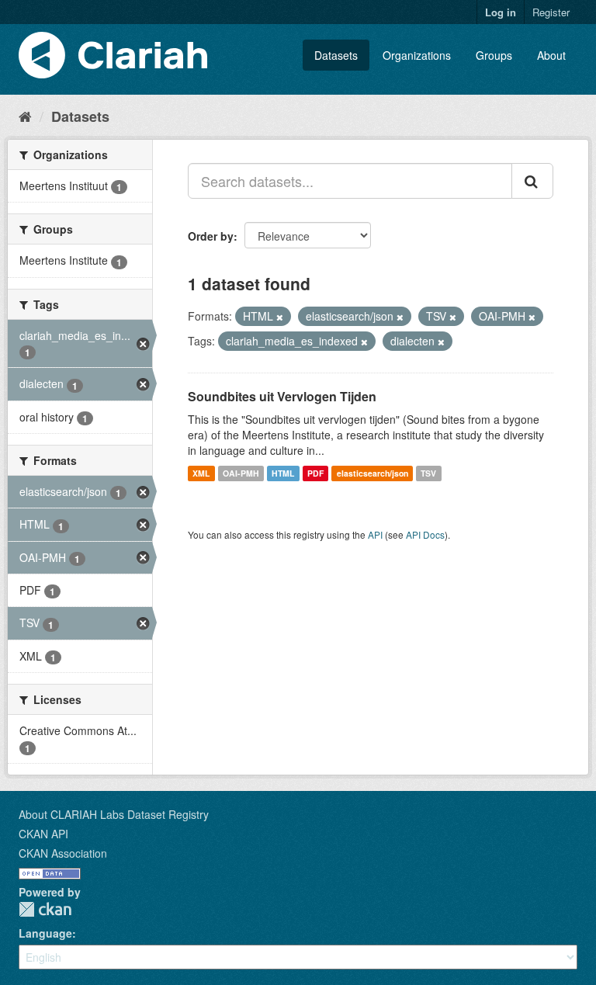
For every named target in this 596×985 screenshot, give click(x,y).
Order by (211, 236)
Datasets (336, 55)
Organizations (417, 55)
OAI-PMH (241, 473)
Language (45, 933)
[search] (532, 181)
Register (551, 12)
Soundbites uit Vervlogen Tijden (282, 396)
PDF (315, 473)
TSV (428, 473)
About (551, 55)
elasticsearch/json (372, 473)
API (375, 534)
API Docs (425, 534)
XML (201, 473)
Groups (494, 55)
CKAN (45, 909)
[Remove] (279, 316)
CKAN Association (63, 853)
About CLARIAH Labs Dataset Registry (114, 814)
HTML (283, 473)
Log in (500, 12)
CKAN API (43, 833)
